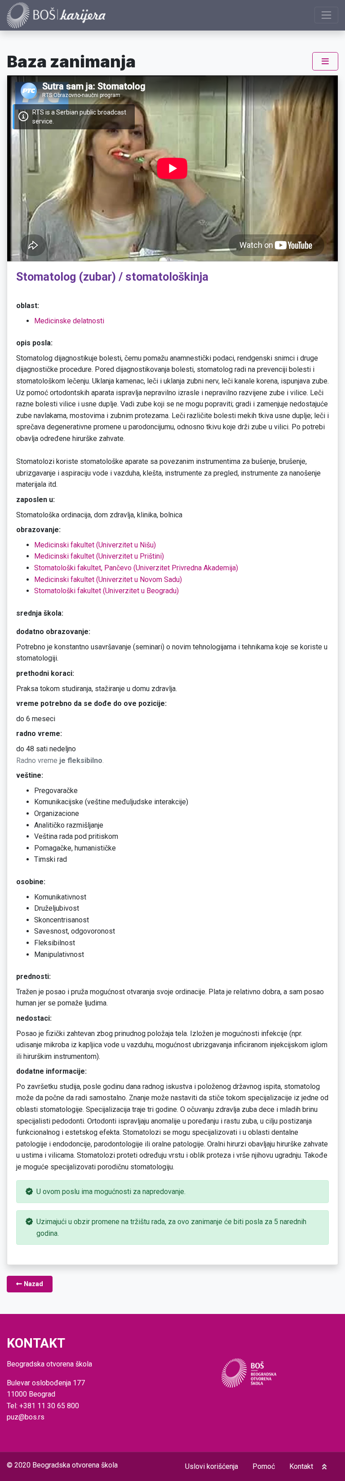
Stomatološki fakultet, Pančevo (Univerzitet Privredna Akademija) (136, 568)
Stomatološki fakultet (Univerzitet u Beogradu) (106, 590)
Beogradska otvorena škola (75, 1465)
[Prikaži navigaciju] (326, 15)
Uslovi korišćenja (211, 1466)
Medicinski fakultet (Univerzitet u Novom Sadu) (108, 579)
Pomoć (263, 1466)
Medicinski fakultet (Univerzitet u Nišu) (95, 545)
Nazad (32, 1284)
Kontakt (301, 1466)
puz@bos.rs (25, 1417)
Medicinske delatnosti (69, 321)
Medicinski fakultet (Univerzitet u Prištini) (99, 556)
